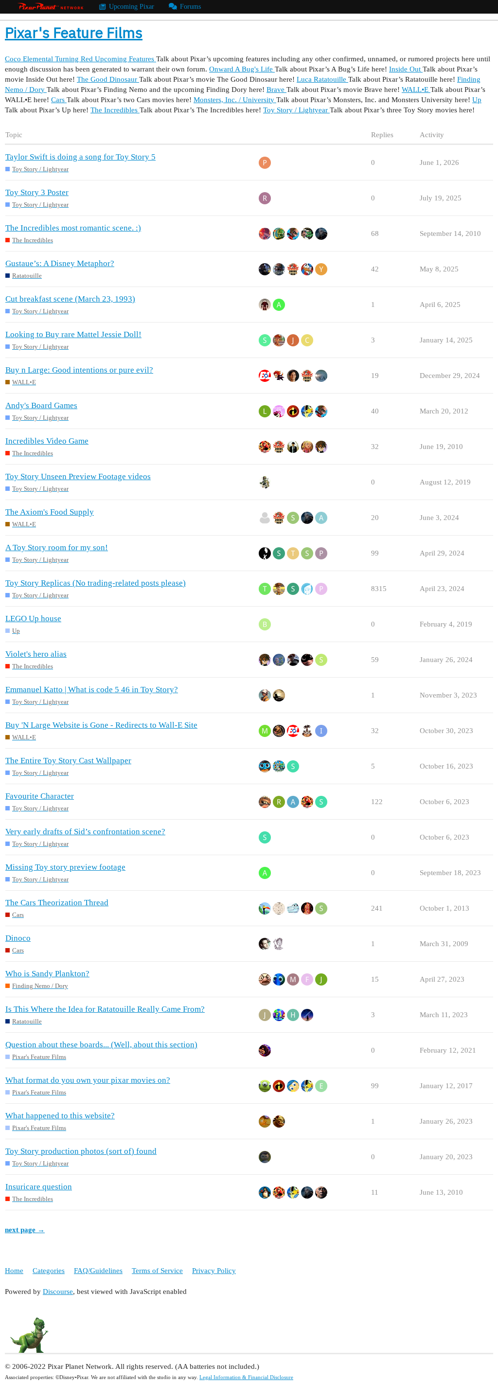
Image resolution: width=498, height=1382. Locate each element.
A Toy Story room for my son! (56, 547)
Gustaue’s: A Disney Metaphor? (59, 263)
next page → (25, 1230)
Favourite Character (39, 796)
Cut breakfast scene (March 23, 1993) (70, 299)
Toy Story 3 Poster (37, 192)
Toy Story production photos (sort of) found (81, 1151)
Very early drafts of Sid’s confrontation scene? (85, 831)
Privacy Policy (214, 1270)
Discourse (58, 1291)
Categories (49, 1270)
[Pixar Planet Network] (50, 7)
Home (14, 1270)
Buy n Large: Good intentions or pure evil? (79, 370)
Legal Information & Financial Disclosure (246, 1377)
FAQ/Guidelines (98, 1270)
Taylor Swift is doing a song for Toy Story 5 (80, 157)
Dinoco (18, 938)
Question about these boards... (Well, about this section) (101, 1044)
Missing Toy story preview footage (65, 867)
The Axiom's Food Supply (49, 512)
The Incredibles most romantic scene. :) (73, 228)
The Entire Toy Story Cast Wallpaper (68, 760)
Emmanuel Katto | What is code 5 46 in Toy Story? (91, 689)
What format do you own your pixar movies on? (87, 1080)
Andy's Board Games (41, 405)
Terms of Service (157, 1270)
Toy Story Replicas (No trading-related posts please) (95, 583)
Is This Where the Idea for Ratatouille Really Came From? (105, 1009)
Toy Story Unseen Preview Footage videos (78, 476)
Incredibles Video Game (47, 441)
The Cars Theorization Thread (56, 902)
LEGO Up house (33, 618)
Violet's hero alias (36, 654)
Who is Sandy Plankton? (47, 973)
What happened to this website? (60, 1115)
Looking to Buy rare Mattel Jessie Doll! (73, 334)
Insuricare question (38, 1186)
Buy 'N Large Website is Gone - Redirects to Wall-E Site (101, 725)
